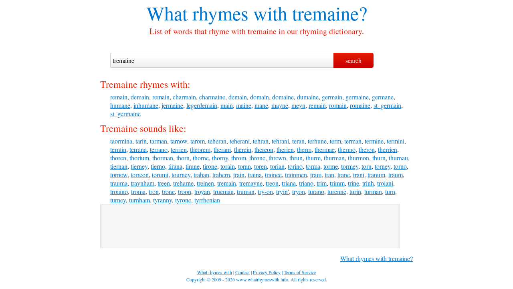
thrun (296, 158)
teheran (217, 141)
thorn (183, 158)
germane (383, 97)
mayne (279, 105)
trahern (221, 174)
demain (140, 97)
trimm (337, 183)
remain (118, 97)
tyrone (183, 200)
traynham (142, 183)
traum (395, 174)
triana (289, 183)
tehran (261, 141)
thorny (220, 158)
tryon (298, 191)
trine (353, 183)
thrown (277, 158)
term (335, 141)
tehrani (280, 141)
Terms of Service (300, 272)
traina (255, 174)
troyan (202, 191)
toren (260, 166)
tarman (158, 141)
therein (242, 149)
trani (358, 174)
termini (395, 141)
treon (272, 183)
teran (298, 141)
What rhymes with (216, 13)
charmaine (212, 97)
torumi (160, 174)
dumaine (308, 97)
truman (245, 191)
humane (120, 105)
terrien (179, 149)
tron (154, 191)
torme (330, 166)
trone (168, 191)
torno (400, 166)
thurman (334, 158)
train (238, 174)
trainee (273, 174)
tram (315, 174)
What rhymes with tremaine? (376, 258)
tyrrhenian (207, 200)
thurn (379, 158)
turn (390, 191)
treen (164, 183)
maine (243, 105)
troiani (385, 183)
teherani (240, 141)
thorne (201, 158)
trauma (118, 183)
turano (316, 191)
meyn (298, 105)
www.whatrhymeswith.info (262, 279)
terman (353, 141)
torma (313, 166)
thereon (263, 149)
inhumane (145, 105)
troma (138, 191)
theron (367, 149)
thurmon (358, 158)
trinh (368, 183)
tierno (158, 166)
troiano (119, 191)
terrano (159, 149)
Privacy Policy (267, 272)
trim (322, 183)
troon (184, 191)
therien (285, 149)
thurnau (398, 158)
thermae (325, 149)
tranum (376, 174)
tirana (175, 166)
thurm (313, 158)
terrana (138, 149)
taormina (121, 141)
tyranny (162, 200)
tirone (210, 166)
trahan (201, 174)
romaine (360, 105)
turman (373, 191)
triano (306, 183)
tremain (226, 183)
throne (257, 158)
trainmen (296, 174)
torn (367, 166)
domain (259, 97)
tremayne (251, 183)
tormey (349, 166)
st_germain (387, 105)
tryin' (282, 191)
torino (295, 166)
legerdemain (201, 105)
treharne (183, 183)
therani (222, 149)
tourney (181, 174)
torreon (140, 174)
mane (261, 105)
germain (332, 97)
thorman (162, 158)
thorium (139, 158)
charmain (184, 97)
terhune (317, 141)
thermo (346, 149)
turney (118, 200)
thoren (118, 158)
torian (277, 166)
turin (355, 191)
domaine (283, 97)
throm (238, 158)
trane (343, 174)
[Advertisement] (250, 226)
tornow (118, 174)
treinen (205, 183)
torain (227, 166)
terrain (118, 149)
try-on (265, 191)
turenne (336, 191)
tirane (193, 166)
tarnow (178, 141)
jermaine (172, 105)
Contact (242, 272)
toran (244, 166)
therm (304, 149)
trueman (223, 191)
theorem (200, 149)
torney (382, 166)
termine (374, 141)
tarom (197, 141)
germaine (357, 97)
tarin (141, 141)
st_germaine (125, 113)
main (226, 105)
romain (338, 105)
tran (329, 174)
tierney (139, 166)
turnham (139, 200)
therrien (387, 149)
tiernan (118, 166)
